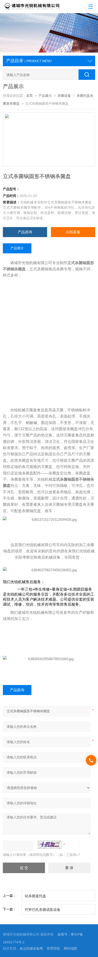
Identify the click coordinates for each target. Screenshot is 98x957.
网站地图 (70, 948)
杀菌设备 (64, 96)
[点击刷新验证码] (50, 845)
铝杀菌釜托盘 (35, 896)
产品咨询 (25, 232)
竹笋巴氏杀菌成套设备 (42, 910)
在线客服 (73, 232)
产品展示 (45, 96)
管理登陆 (53, 948)
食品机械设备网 (31, 948)
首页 (29, 96)
